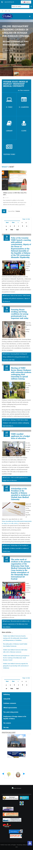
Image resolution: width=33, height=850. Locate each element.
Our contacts (7, 723)
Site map (6, 727)
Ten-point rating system (10, 712)
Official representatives (10, 707)
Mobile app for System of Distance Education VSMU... (14, 193)
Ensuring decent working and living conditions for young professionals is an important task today (19, 314)
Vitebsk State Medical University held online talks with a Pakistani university (15, 651)
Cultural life (6, 699)
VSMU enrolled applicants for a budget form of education (20, 436)
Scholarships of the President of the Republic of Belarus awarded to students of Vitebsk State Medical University (20, 494)
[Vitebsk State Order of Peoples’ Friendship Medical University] (12, 16)
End (17, 229)
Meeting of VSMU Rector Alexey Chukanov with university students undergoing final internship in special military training (21, 373)
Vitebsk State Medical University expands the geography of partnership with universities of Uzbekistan (15, 666)
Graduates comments (9, 703)
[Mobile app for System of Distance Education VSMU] (14, 180)
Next (11, 229)
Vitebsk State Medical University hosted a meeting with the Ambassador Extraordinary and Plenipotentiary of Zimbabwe (15, 638)
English (27, 2)
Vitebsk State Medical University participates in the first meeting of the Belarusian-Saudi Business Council (16, 658)
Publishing (6, 694)
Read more (9, 50)
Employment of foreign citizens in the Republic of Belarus (14, 717)
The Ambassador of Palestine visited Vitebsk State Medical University (15, 645)
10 (6, 229)
